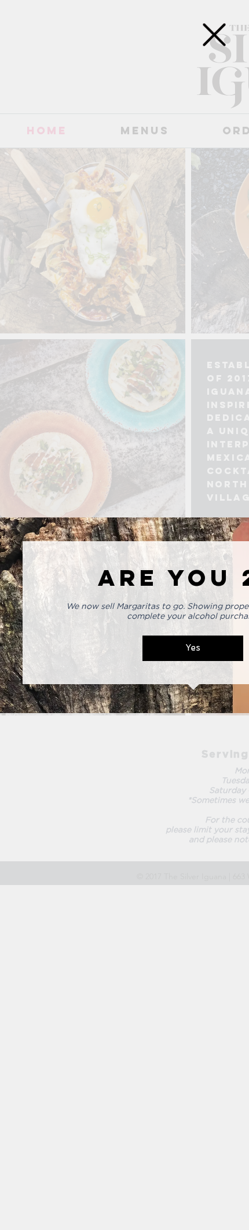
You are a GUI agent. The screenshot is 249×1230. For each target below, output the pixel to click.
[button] (214, 34)
